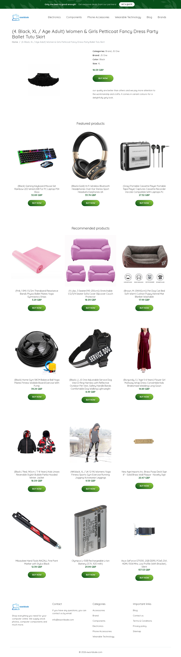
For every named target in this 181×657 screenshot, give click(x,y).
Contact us (138, 615)
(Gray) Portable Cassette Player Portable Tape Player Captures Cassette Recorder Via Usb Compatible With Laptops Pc (144, 189)
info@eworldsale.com (63, 619)
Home (15, 42)
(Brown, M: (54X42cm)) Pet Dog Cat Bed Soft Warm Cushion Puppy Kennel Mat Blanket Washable (144, 293)
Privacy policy (139, 626)
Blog (149, 17)
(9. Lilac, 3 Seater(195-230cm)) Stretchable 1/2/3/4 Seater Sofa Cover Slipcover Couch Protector (90, 293)
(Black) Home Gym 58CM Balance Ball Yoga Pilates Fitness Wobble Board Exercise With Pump (36, 382)
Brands (162, 17)
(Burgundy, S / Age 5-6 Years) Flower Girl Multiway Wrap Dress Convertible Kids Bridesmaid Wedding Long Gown (144, 382)
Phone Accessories (102, 631)
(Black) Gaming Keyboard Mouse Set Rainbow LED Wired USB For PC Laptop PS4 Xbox (36, 189)
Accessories (99, 610)
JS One (115, 51)
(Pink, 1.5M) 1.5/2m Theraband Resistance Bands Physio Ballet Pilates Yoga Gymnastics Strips (36, 293)
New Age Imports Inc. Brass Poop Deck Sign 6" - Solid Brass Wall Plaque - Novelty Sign (144, 473)
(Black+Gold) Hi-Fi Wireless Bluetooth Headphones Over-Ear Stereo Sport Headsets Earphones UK (90, 189)
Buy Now (103, 78)
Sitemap (137, 631)
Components (74, 17)
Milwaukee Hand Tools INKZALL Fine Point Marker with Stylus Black (37, 562)
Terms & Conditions (142, 620)
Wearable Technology (103, 636)
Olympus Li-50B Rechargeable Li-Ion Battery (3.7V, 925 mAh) (90, 562)
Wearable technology (128, 17)
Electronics (54, 17)
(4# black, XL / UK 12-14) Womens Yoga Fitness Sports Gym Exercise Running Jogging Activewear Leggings (90, 474)
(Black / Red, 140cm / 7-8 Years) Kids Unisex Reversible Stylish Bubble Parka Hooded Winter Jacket (37, 474)
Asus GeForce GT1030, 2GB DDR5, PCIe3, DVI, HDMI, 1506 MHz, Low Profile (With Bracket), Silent (144, 563)
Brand (108, 51)
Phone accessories (98, 17)
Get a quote (126, 4)
